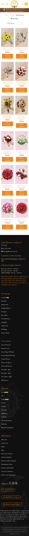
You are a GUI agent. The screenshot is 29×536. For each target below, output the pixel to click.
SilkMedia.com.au (14, 534)
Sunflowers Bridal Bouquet (7, 49)
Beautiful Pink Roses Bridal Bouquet (7, 220)
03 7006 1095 (7, 249)
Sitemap (13, 532)
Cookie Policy (6, 532)
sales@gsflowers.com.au (10, 251)
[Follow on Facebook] (10, 483)
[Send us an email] (16, 483)
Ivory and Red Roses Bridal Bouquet (21, 83)
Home (6, 15)
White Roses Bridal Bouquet (22, 49)
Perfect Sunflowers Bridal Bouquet (7, 117)
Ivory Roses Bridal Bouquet (21, 152)
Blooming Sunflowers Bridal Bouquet (21, 118)
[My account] (22, 4)
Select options (7, 56)
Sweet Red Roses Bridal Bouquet (21, 186)
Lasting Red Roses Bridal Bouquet (7, 152)
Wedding (12, 15)
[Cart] (26, 4)
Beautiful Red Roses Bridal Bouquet (7, 186)
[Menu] (2, 4)
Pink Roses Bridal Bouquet (7, 83)
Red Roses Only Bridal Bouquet (21, 220)
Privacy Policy (22, 530)
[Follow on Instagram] (13, 483)
